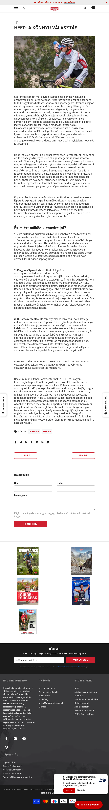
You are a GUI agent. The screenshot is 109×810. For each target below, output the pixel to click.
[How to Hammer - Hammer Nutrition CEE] (27, 622)
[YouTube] (24, 738)
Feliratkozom (80, 660)
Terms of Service (78, 667)
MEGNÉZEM (69, 2)
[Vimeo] (6, 747)
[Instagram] (15, 738)
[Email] (42, 442)
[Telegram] (37, 442)
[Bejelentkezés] (85, 8)
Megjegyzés (20, 495)
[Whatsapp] (48, 442)
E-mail (60, 483)
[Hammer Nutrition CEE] (27, 561)
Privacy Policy (63, 667)
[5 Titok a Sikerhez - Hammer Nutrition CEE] (81, 591)
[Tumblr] (31, 442)
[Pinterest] (26, 442)
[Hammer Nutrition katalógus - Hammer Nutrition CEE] (81, 561)
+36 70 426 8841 (52, 790)
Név (16, 483)
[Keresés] (24, 8)
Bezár (106, 3)
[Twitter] (21, 442)
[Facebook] (15, 442)
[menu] (16, 8)
